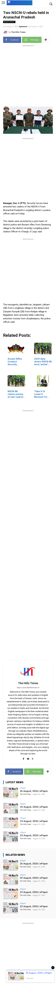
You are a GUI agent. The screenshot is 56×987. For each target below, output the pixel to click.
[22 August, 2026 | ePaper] (10, 837)
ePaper (23, 788)
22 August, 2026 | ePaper (34, 835)
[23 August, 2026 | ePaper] (10, 822)
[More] (45, 40)
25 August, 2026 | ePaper (34, 807)
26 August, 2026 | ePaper (34, 791)
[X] (32, 758)
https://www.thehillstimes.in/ (28, 688)
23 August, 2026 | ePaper (34, 821)
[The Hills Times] (6, 32)
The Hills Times (18, 32)
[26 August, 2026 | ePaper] (10, 792)
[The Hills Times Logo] (19, 2)
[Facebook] (23, 758)
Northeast (9, 22)
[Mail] (28, 758)
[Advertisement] (28, 75)
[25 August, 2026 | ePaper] (10, 808)
